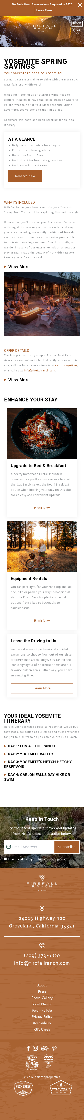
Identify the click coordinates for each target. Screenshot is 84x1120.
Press (42, 991)
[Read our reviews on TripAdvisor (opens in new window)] (45, 1048)
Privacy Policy (42, 1016)
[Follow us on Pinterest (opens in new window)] (54, 1048)
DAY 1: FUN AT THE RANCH (31, 746)
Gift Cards (42, 1029)
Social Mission (42, 1004)
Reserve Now (25, 176)
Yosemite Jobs (42, 1010)
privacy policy (56, 859)
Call (78, 29)
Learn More (44, 10)
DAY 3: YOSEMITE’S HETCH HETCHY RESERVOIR (38, 764)
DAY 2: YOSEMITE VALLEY (30, 754)
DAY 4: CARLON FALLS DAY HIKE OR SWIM (37, 777)
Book (77, 23)
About (42, 985)
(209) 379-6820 (66, 365)
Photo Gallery (42, 998)
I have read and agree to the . (37, 859)
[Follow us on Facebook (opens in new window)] (28, 1048)
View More (19, 266)
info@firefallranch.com (39, 370)
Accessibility (42, 1023)
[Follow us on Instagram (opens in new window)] (35, 1048)
